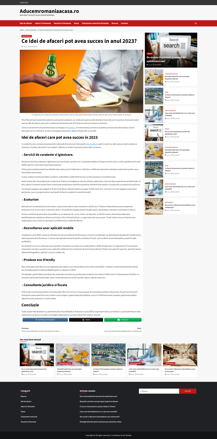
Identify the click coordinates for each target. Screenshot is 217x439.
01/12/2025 (176, 210)
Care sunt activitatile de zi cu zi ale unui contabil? (98, 412)
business (71, 127)
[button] (195, 23)
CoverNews (115, 435)
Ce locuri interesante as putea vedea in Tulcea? (97, 406)
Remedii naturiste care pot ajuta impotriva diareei (177, 77)
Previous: (40, 330)
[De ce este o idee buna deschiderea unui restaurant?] (154, 206)
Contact (124, 23)
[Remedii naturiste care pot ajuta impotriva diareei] (154, 77)
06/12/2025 (176, 118)
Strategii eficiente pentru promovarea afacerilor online (100, 422)
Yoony (25, 46)
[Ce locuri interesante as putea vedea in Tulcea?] (154, 96)
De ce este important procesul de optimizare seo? (166, 59)
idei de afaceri (92, 144)
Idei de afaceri (26, 23)
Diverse (115, 23)
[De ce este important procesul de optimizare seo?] (154, 132)
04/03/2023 (33, 46)
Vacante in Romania (28, 422)
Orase (76, 23)
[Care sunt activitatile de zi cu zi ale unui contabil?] (154, 114)
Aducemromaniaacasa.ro (49, 11)
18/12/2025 (176, 100)
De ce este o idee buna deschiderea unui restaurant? (100, 417)
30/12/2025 (158, 65)
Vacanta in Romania (62, 23)
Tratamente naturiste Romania (95, 23)
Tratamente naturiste (171, 74)
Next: (123, 330)
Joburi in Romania (43, 23)
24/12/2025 (176, 82)
